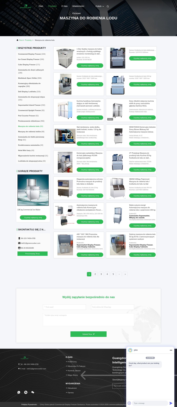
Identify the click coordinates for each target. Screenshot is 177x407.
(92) (31, 110)
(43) (30, 145)
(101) (31, 98)
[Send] (171, 403)
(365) (31, 121)
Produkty (52, 6)
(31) (33, 156)
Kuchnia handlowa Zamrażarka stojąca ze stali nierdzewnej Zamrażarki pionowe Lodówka (88, 103)
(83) (30, 126)
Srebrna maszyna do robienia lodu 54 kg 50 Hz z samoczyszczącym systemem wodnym (142, 236)
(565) (30, 78)
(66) (31, 132)
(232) (31, 105)
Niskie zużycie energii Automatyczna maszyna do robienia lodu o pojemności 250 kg (142, 207)
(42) (32, 161)
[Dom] (26, 6)
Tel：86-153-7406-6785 (29, 364)
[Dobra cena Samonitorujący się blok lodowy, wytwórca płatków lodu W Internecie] (33, 190)
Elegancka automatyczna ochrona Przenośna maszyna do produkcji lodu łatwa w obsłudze (90, 181)
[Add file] (129, 403)
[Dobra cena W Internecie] (117, 58)
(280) (29, 84)
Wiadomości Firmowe (78, 7)
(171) (29, 65)
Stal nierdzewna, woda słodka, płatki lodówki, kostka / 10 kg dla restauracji (89, 129)
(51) (31, 138)
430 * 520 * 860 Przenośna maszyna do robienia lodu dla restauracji (88, 236)
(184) (31, 71)
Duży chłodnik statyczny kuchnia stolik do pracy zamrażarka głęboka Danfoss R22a (141, 103)
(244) (32, 54)
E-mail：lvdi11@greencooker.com (33, 369)
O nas (64, 6)
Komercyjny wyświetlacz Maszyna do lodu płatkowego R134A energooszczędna (89, 155)
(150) (31, 59)
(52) (28, 116)
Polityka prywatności (29, 404)
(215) (29, 92)
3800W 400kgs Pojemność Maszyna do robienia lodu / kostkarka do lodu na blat (139, 181)
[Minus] (171, 350)
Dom (41, 6)
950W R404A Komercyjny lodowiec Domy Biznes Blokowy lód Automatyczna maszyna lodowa (142, 129)
